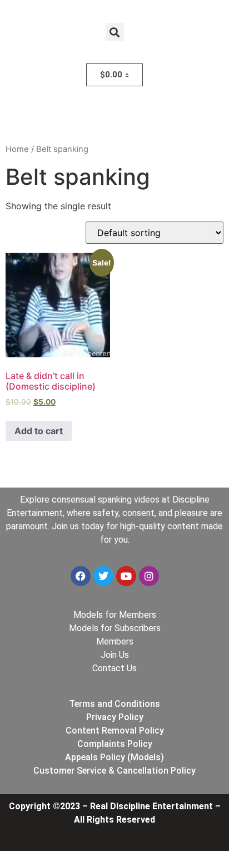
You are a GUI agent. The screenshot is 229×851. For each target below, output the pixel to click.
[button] (115, 32)
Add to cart (38, 430)
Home (17, 149)
